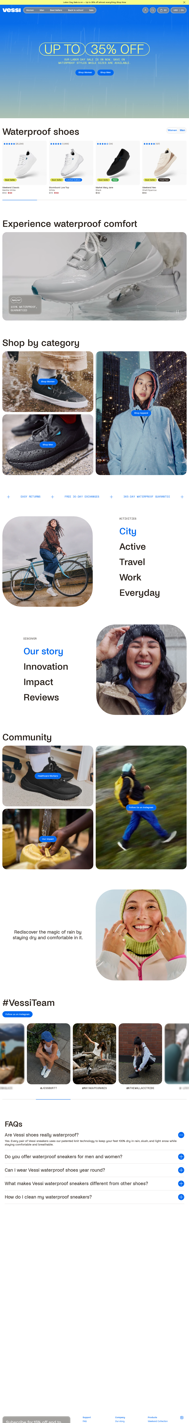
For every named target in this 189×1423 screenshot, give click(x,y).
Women (30, 10)
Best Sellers (56, 10)
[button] (94, 1135)
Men (42, 10)
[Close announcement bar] (184, 2)
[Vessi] (11, 10)
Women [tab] (172, 130)
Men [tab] (182, 130)
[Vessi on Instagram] (183, 1417)
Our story (119, 1421)
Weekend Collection (158, 1421)
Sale (91, 10)
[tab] (128, 531)
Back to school (75, 10)
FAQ (85, 1421)
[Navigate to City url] (139, 531)
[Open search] (153, 10)
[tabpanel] (94, 159)
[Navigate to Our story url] (66, 651)
